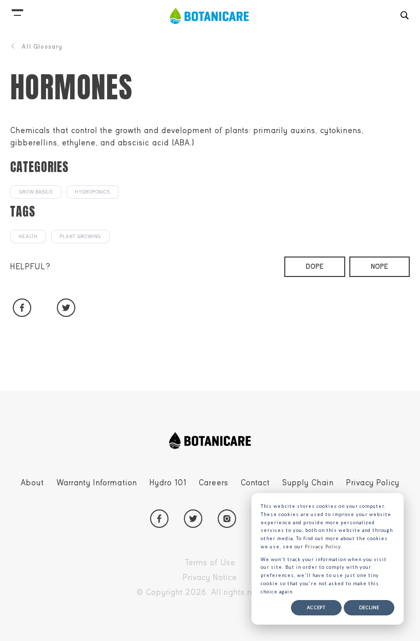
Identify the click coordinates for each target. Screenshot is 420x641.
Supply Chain (308, 483)
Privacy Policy (373, 483)
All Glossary (42, 46)
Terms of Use (233, 564)
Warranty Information (96, 483)
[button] (17, 10)
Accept (316, 607)
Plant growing (80, 236)
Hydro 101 (168, 483)
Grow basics (36, 192)
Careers (213, 483)
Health (28, 236)
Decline (369, 607)
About (32, 483)
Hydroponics (92, 192)
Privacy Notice (233, 579)
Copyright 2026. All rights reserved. (233, 594)
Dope (315, 266)
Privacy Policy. (323, 546)
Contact (255, 483)
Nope (379, 266)
